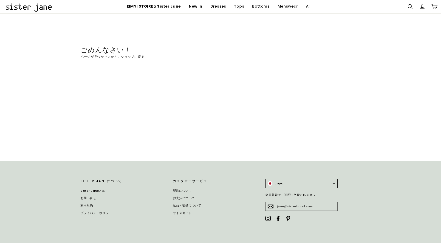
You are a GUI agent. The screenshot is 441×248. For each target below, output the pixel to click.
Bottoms (261, 6)
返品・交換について (187, 205)
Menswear (288, 6)
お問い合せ (88, 198)
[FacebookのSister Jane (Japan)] (278, 218)
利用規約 (86, 205)
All (308, 6)
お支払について (184, 198)
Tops (239, 6)
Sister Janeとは (92, 191)
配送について (182, 191)
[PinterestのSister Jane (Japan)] (288, 218)
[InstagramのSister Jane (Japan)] (268, 218)
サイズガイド (182, 213)
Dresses (218, 6)
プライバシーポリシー (96, 213)
